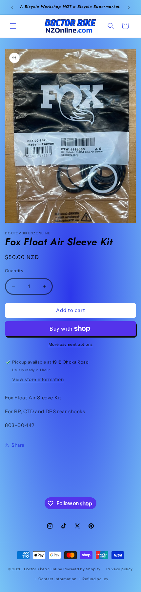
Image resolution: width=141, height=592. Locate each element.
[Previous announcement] (12, 7)
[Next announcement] (129, 7)
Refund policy (95, 579)
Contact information (57, 579)
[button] (13, 26)
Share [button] (18, 445)
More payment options (71, 344)
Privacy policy (119, 569)
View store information (38, 379)
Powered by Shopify (82, 568)
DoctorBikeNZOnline (43, 568)
